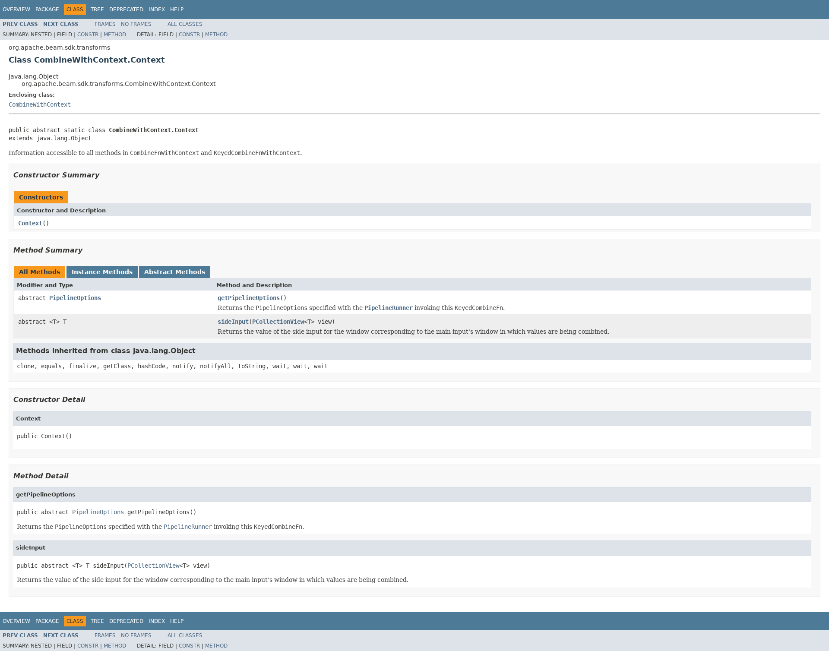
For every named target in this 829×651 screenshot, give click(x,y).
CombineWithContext (40, 104)
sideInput (233, 321)
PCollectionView (278, 321)
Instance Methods (102, 272)
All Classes (185, 24)
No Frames (136, 24)
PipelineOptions (75, 297)
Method (115, 35)
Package (47, 9)
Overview (16, 9)
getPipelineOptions (249, 297)
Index (157, 9)
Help (177, 9)
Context (30, 223)
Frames (105, 24)
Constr (87, 35)
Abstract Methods (174, 272)
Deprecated (126, 9)
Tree (97, 9)
